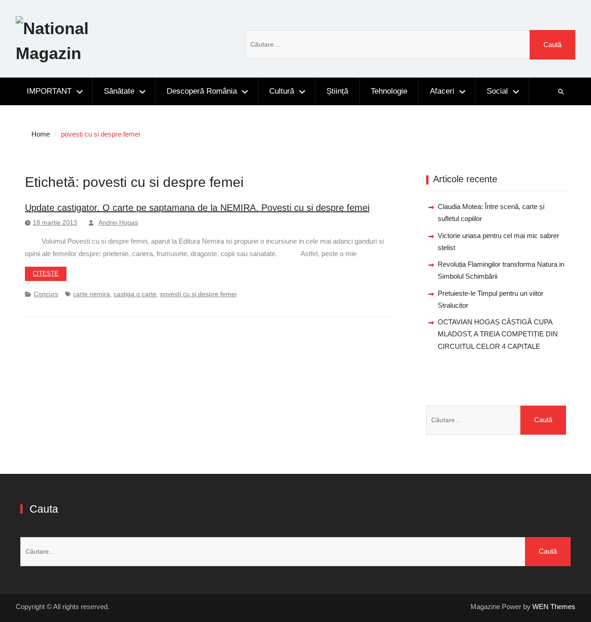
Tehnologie (389, 91)
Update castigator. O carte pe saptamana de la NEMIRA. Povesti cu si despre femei (197, 208)
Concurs (46, 294)
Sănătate (119, 91)
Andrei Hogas (118, 222)
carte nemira (91, 294)
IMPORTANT (49, 91)
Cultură (281, 91)
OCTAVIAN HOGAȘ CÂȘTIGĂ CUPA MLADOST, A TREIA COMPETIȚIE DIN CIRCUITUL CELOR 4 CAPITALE (498, 334)
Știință (337, 91)
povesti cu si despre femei (198, 294)
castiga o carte (135, 294)
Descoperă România (202, 91)
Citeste (46, 273)
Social (497, 91)
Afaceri (442, 91)
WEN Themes (553, 606)
